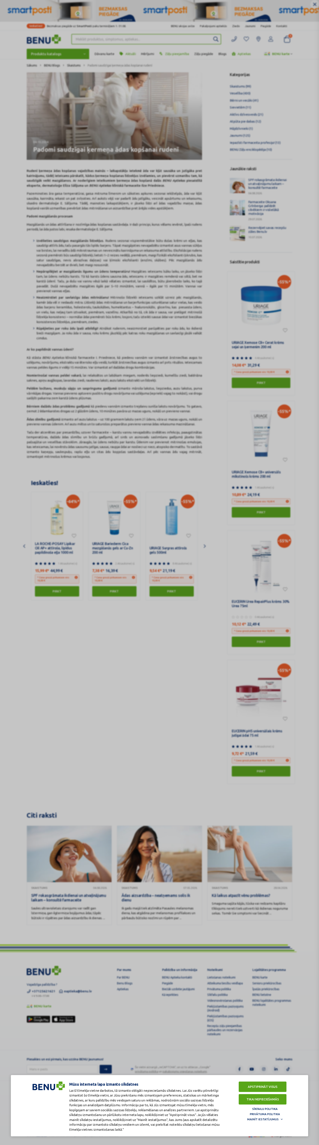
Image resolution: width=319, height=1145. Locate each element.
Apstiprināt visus (262, 1086)
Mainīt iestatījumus (263, 1119)
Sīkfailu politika (265, 1108)
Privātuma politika (265, 1114)
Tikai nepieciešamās (263, 1099)
